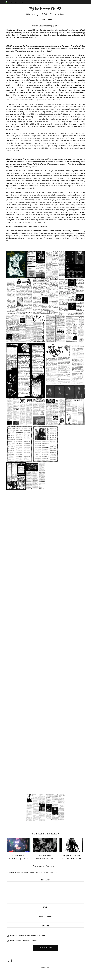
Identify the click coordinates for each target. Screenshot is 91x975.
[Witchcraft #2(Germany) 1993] (18, 845)
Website (45, 926)
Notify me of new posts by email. (23, 940)
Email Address (45, 916)
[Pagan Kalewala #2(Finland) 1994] (71, 845)
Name (45, 907)
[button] (16, 264)
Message (45, 880)
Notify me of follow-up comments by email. (28, 935)
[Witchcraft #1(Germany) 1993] (45, 845)
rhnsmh (47, 968)
